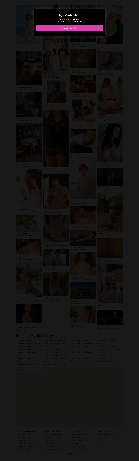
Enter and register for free (69, 28)
